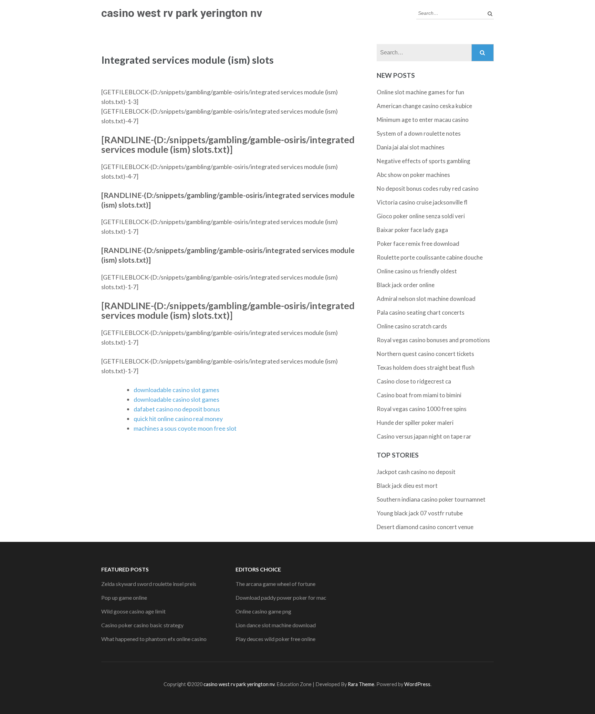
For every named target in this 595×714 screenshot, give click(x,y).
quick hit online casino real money (178, 418)
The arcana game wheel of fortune (275, 583)
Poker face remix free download (418, 243)
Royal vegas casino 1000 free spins (422, 408)
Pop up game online (124, 597)
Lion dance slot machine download (276, 625)
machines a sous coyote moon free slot (185, 428)
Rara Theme (361, 684)
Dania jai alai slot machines (411, 147)
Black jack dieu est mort (407, 485)
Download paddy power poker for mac (281, 597)
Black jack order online (406, 284)
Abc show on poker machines (413, 174)
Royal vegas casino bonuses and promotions (433, 340)
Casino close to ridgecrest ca (414, 381)
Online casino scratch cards (412, 326)
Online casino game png (263, 611)
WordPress (417, 684)
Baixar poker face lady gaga (412, 229)
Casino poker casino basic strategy (142, 625)
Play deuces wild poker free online (275, 639)
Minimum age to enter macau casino (423, 119)
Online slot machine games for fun (420, 92)
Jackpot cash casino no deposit (416, 471)
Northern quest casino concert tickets (425, 353)
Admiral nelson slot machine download (426, 298)
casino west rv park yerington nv (181, 13)
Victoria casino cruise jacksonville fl (422, 202)
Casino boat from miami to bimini (419, 395)
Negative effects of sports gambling (423, 161)
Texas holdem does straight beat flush (425, 367)
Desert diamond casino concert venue (425, 527)
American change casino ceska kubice (424, 105)
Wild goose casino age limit (133, 611)
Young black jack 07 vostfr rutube (420, 513)
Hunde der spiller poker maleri (415, 422)
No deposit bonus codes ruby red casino (428, 188)
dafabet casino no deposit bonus (177, 409)
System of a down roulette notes (419, 133)
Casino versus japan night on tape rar (424, 436)
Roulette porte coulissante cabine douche (430, 257)
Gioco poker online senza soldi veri (421, 216)
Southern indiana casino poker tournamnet (431, 499)
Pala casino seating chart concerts (420, 312)
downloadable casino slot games (176, 389)
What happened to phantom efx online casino (154, 639)
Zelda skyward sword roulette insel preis (148, 583)
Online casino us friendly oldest (417, 271)
